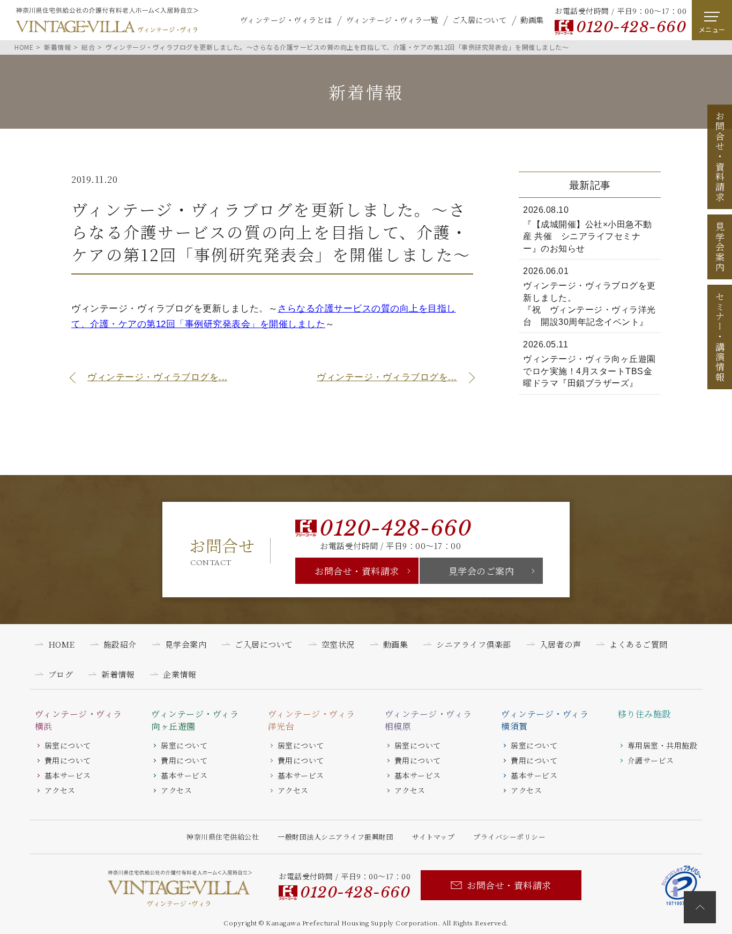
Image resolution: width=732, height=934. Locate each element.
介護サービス (651, 760)
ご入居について (479, 19)
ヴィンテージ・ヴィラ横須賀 (544, 720)
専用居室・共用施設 (663, 745)
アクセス (60, 790)
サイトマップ (433, 837)
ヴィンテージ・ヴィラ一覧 (392, 19)
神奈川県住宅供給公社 (222, 837)
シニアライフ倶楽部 (473, 644)
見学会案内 (720, 247)
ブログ (60, 674)
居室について (67, 745)
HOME (61, 644)
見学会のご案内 (481, 570)
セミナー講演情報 (720, 337)
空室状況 (338, 644)
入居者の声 (560, 644)
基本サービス (67, 775)
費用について (67, 760)
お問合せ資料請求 (720, 157)
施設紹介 (120, 644)
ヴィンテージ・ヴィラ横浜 (78, 720)
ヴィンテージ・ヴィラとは (286, 19)
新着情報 (118, 674)
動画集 (532, 19)
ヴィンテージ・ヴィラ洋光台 (311, 720)
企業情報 (179, 674)
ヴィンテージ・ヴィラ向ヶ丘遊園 (194, 720)
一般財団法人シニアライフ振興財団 (335, 837)
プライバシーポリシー (509, 837)
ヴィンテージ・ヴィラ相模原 (428, 720)
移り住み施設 (644, 714)
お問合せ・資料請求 (357, 570)
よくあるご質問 (638, 644)
